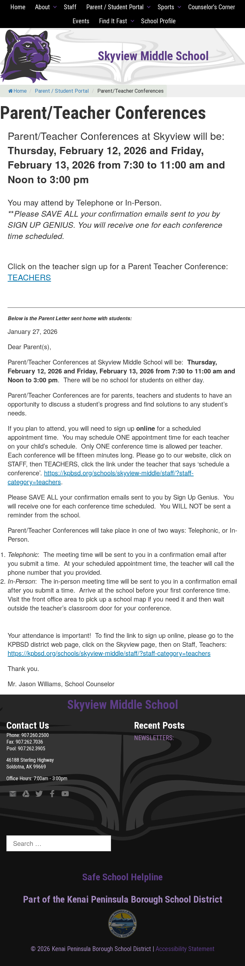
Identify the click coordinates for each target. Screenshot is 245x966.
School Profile (158, 21)
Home (18, 7)
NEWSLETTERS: (154, 738)
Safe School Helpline (122, 877)
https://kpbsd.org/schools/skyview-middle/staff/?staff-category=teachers (101, 477)
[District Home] (122, 925)
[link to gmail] (12, 795)
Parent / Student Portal (115, 7)
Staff (70, 7)
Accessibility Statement (185, 949)
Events (80, 21)
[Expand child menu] (55, 7)
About (42, 7)
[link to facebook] (52, 795)
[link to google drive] (26, 795)
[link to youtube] (65, 795)
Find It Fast (113, 21)
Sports (166, 7)
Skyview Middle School (153, 56)
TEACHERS (29, 277)
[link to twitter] (39, 795)
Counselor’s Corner (211, 7)
